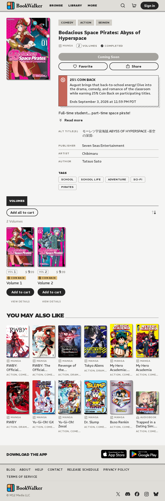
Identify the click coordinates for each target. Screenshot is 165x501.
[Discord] (127, 494)
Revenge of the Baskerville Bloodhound (67, 367)
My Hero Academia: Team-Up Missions (118, 367)
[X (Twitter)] (118, 494)
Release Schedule (83, 469)
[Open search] (123, 5)
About (25, 469)
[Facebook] (137, 494)
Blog (10, 469)
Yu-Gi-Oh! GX (43, 422)
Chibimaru (90, 154)
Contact (55, 469)
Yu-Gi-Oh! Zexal (66, 424)
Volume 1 (14, 283)
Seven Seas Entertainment (103, 146)
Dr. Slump (91, 422)
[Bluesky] (156, 494)
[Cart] (134, 5)
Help (39, 469)
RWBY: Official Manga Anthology (14, 367)
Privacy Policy (116, 469)
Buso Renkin (119, 422)
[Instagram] (146, 494)
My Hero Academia (144, 367)
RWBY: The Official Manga (41, 367)
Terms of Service (21, 476)
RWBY (11, 422)
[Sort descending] (154, 212)
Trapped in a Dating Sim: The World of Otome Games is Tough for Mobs (146, 424)
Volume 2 (45, 283)
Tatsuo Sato (91, 161)
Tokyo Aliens (94, 365)
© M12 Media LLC (18, 495)
